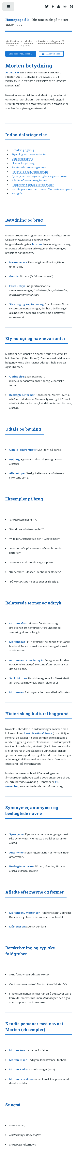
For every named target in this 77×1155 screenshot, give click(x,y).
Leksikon (28, 41)
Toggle (8, 7)
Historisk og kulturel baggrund (30, 171)
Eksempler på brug (23, 163)
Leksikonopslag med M (51, 41)
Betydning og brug (23, 150)
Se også (17, 193)
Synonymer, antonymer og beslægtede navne (39, 176)
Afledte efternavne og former (29, 180)
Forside (14, 41)
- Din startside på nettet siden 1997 (36, 22)
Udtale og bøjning (22, 158)
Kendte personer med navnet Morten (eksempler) (42, 189)
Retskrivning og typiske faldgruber (33, 184)
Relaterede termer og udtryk (29, 167)
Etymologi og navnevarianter (29, 154)
